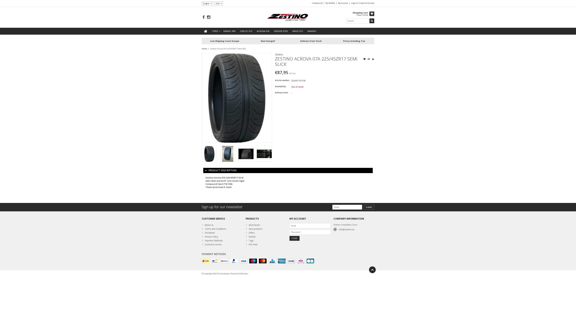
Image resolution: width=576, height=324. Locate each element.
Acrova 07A (263, 31)
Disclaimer (210, 232)
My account (343, 3)
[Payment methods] (205, 261)
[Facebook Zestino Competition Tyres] (204, 17)
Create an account (366, 3)
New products (255, 228)
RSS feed (253, 244)
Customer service (213, 244)
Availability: (280, 86)
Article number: (282, 80)
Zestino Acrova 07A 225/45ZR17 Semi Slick (228, 48)
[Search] (371, 20)
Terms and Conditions (215, 228)
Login (353, 3)
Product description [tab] (222, 170)
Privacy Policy (211, 236)
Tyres (215, 31)
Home (204, 48)
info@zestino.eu (346, 229)
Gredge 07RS (281, 31)
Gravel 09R (229, 31)
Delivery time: (281, 92)
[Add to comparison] (368, 59)
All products (254, 225)
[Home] (206, 31)
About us (209, 225)
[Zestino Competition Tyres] (288, 17)
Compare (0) (317, 3)
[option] (209, 154)
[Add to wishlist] (364, 59)
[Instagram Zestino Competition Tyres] (208, 17)
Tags (251, 240)
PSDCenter (243, 273)
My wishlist (330, 3)
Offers (252, 232)
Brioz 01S (297, 31)
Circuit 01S (246, 31)
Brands (312, 31)
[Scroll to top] (372, 269)
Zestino (279, 54)
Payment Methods (214, 240)
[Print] (373, 59)
